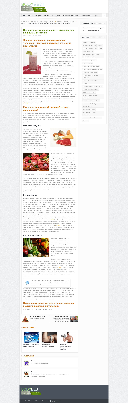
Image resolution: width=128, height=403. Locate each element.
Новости (30, 15)
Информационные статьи (90, 48)
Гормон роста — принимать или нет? (48, 345)
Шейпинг (85, 121)
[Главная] (24, 15)
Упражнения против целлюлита (92, 118)
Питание (46, 15)
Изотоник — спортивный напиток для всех (31, 345)
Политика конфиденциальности (51, 401)
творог (52, 219)
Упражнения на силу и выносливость (89, 113)
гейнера (25, 103)
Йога (101, 48)
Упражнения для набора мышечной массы (90, 105)
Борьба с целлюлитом (89, 45)
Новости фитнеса (87, 63)
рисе (60, 267)
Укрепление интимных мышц (91, 100)
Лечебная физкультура (89, 60)
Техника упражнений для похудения (90, 96)
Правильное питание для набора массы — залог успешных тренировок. (61, 319)
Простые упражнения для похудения (90, 82)
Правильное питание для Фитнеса (92, 69)
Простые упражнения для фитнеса (92, 86)
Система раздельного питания (37, 319)
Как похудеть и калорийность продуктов (93, 28)
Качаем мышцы (86, 15)
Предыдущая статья (38, 316)
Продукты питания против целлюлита (90, 76)
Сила (95, 15)
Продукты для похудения (90, 72)
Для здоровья (56, 15)
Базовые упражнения (89, 42)
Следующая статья (61, 316)
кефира (57, 225)
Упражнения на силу (89, 109)
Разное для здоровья (89, 92)
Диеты (100, 45)
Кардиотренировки (88, 51)
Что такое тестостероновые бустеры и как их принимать (65, 347)
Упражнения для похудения (71, 15)
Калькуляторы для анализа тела (91, 30)
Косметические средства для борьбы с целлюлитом (91, 56)
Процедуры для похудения (90, 89)
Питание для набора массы (35, 35)
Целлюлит (38, 15)
